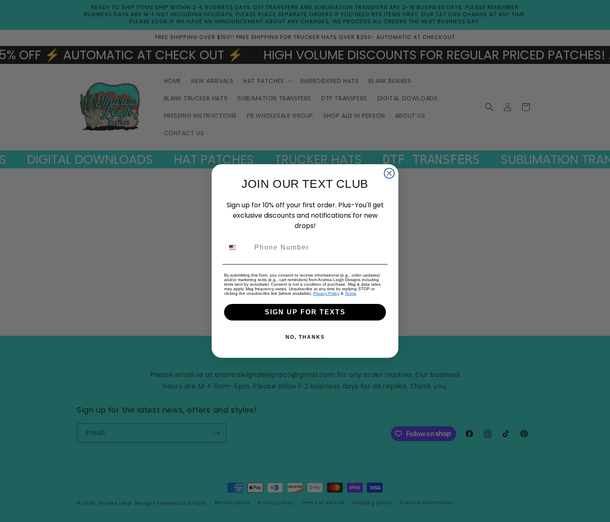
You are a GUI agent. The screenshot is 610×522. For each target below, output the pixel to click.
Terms (350, 293)
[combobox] (237, 247)
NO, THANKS (305, 337)
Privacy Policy (326, 293)
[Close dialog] (389, 173)
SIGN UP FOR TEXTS (305, 312)
